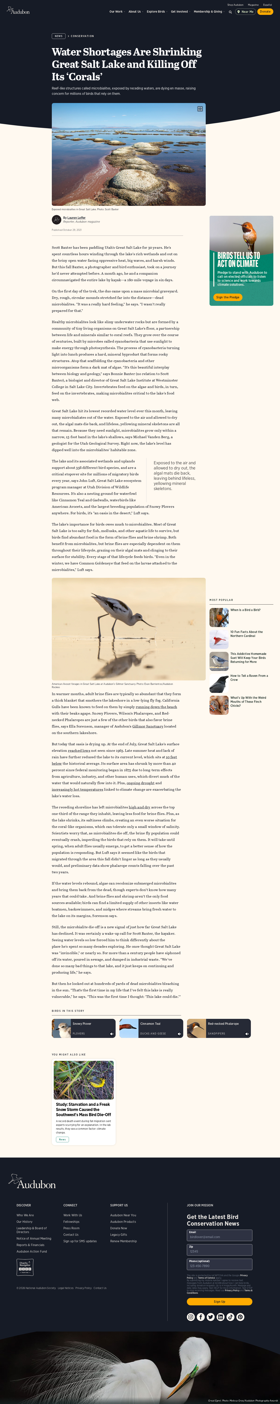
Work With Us (72, 1215)
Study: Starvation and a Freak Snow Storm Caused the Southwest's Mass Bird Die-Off (84, 1102)
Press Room (71, 1228)
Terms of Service (206, 1277)
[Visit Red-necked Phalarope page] (219, 1028)
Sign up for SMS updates (80, 1241)
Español (267, 4)
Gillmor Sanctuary (147, 726)
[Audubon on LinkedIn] (221, 1317)
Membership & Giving (208, 11)
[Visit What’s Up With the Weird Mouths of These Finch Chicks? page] (241, 705)
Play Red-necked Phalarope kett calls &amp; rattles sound (247, 1034)
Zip (191, 1246)
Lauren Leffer (76, 218)
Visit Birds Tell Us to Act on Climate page (241, 261)
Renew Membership (123, 1241)
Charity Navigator (25, 1267)
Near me (248, 12)
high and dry (139, 807)
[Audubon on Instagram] (191, 1317)
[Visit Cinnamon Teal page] (151, 1028)
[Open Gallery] (200, 109)
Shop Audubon (235, 4)
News (59, 36)
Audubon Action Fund (32, 1251)
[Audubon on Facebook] (201, 1317)
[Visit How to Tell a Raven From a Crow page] (241, 683)
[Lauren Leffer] (56, 220)
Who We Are (25, 1215)
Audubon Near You (123, 1215)
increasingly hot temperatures (77, 789)
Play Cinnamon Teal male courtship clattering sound (179, 1034)
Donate (265, 11)
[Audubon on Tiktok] (230, 1317)
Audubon (18, 10)
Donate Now (118, 1228)
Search (230, 11)
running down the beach (156, 707)
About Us (135, 11)
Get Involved (179, 11)
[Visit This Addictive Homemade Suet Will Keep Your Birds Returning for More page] (241, 661)
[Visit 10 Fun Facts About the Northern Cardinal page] (241, 639)
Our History (24, 1222)
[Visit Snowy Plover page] (84, 1028)
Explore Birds (156, 11)
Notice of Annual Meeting (34, 1238)
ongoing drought (141, 783)
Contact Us (70, 1235)
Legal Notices (66, 1288)
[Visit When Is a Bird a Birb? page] (238, 617)
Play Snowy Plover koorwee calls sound (112, 1034)
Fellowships (71, 1222)
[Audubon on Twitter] (211, 1317)
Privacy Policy (83, 1288)
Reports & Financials (31, 1245)
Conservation (82, 36)
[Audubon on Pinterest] (240, 1317)
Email (192, 1232)
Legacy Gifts (118, 1235)
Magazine (253, 4)
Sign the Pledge (227, 297)
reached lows (79, 750)
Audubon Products (123, 1222)
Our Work (116, 11)
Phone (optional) (199, 1261)
